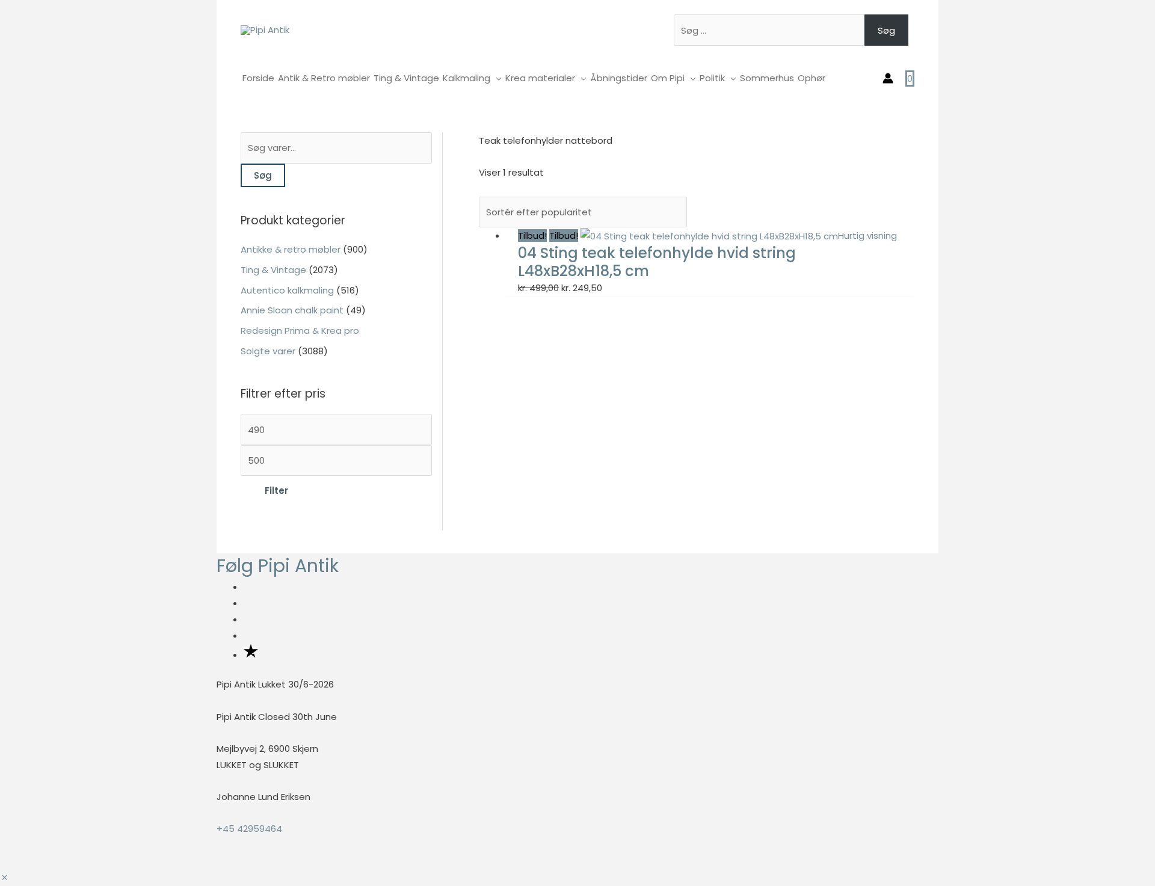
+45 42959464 (249, 828)
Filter (276, 490)
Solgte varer (268, 351)
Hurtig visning (867, 235)
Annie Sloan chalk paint (292, 310)
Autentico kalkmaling (287, 290)
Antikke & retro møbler (290, 249)
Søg (886, 30)
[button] (4, 878)
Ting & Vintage (273, 269)
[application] (496, 78)
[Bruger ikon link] (887, 78)
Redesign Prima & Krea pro (300, 330)
